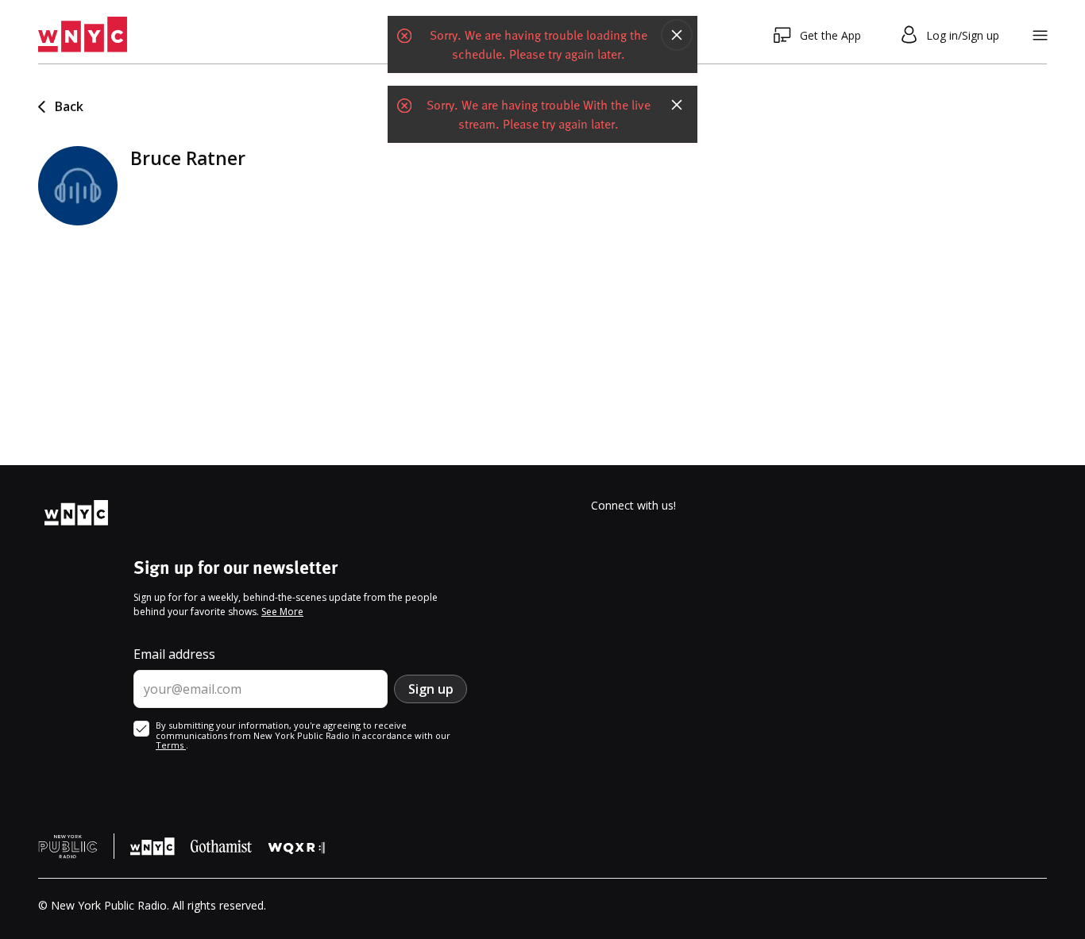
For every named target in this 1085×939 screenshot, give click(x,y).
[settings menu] (1040, 35)
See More (282, 611)
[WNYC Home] (82, 35)
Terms (171, 745)
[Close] (677, 35)
